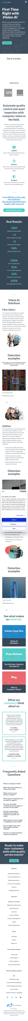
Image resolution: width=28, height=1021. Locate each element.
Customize (13, 524)
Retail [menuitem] (14, 922)
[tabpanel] (8, 93)
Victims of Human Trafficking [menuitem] (14, 992)
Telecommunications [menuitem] (14, 925)
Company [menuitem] (14, 936)
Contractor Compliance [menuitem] (14, 883)
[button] (26, 1)
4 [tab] (16, 101)
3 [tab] (14, 101)
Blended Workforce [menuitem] (14, 880)
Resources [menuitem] (14, 943)
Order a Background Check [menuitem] (14, 986)
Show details (20, 515)
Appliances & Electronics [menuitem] (14, 905)
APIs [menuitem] (14, 975)
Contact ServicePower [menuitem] (14, 964)
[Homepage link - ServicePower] (14, 1006)
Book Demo (7, 43)
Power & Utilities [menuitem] (14, 915)
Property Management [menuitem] (14, 918)
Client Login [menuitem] (14, 954)
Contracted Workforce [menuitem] (14, 877)
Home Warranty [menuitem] (14, 908)
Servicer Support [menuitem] (14, 961)
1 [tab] (10, 101)
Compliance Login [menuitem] (14, 979)
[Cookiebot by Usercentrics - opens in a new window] (20, 491)
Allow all (14, 519)
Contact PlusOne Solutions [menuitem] (14, 982)
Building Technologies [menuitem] (14, 901)
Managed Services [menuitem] (14, 890)
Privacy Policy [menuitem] (14, 989)
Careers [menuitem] (14, 940)
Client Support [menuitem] (14, 957)
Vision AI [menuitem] (14, 887)
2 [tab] (12, 101)
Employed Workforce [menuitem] (14, 873)
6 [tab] (21, 403)
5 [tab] (18, 101)
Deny (14, 528)
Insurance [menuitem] (14, 911)
